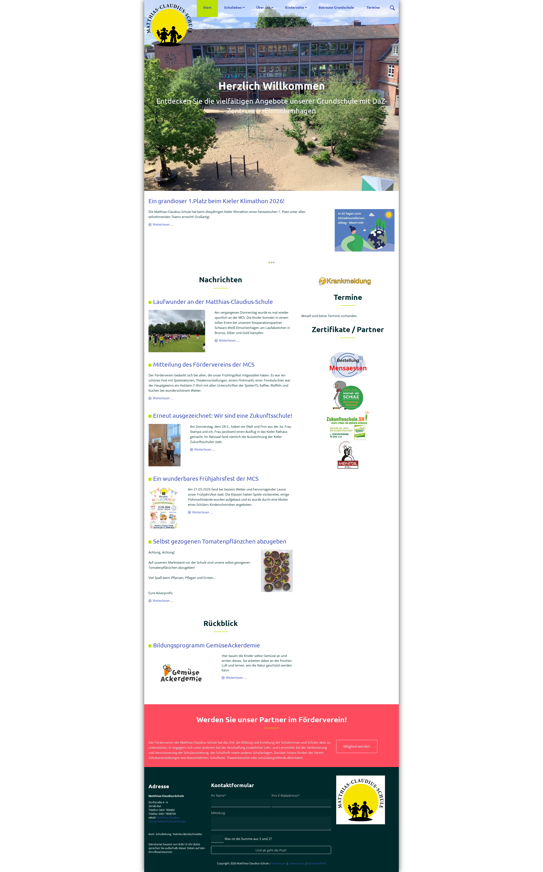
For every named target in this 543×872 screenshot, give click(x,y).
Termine (373, 7)
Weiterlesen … (163, 224)
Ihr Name (218, 795)
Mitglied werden (356, 746)
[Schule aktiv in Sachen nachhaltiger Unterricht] (348, 417)
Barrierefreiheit (316, 863)
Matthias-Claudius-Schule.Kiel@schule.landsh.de (166, 819)
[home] (169, 24)
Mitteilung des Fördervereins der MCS (204, 364)
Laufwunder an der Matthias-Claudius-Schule (213, 301)
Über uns (263, 7)
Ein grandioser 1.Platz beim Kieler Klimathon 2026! (216, 200)
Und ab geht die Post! (271, 850)
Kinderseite (294, 7)
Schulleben (233, 7)
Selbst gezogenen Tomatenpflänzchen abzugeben (219, 541)
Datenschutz (297, 863)
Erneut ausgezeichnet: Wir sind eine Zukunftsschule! (222, 415)
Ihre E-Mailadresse (285, 795)
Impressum (279, 863)
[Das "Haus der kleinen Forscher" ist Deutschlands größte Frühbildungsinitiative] (348, 432)
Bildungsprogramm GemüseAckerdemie (206, 645)
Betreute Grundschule (336, 7)
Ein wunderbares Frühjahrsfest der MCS (206, 478)
